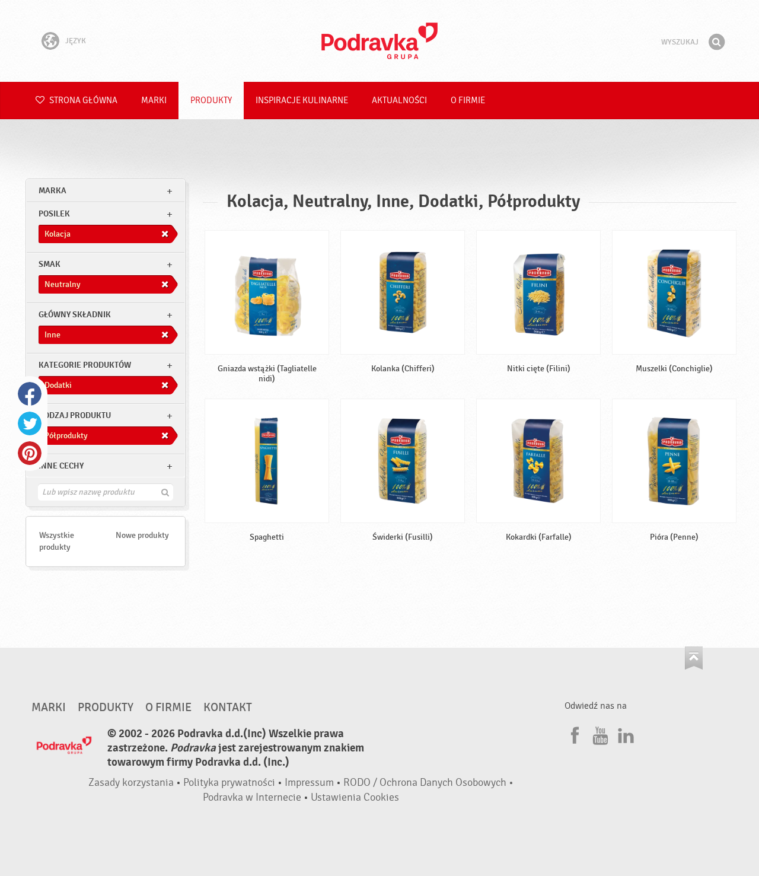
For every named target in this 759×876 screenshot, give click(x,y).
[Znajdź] (716, 42)
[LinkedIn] (624, 733)
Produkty (211, 100)
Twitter (30, 423)
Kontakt (227, 707)
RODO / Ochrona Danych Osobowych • (428, 782)
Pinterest (30, 453)
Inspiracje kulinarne (302, 100)
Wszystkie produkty (56, 541)
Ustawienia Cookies (355, 797)
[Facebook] (573, 733)
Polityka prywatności (229, 782)
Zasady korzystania (131, 782)
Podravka (379, 41)
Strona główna (82, 100)
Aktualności (399, 100)
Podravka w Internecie (252, 797)
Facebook (30, 394)
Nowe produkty (142, 535)
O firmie (468, 100)
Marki (154, 100)
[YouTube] (599, 733)
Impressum (309, 782)
